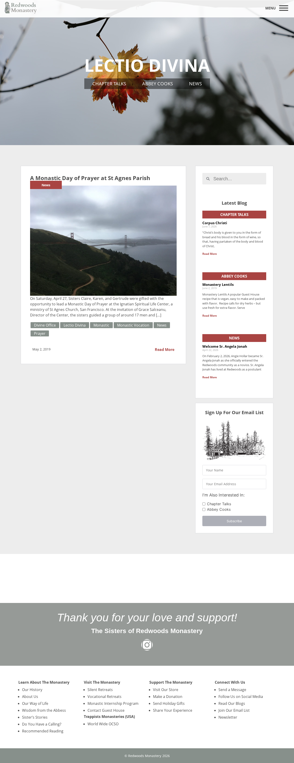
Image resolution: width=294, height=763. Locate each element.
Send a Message (232, 689)
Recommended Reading (42, 731)
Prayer (39, 333)
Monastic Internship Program (113, 703)
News (195, 83)
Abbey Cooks (157, 83)
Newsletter (227, 717)
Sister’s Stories (35, 717)
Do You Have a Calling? (41, 724)
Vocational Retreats (105, 696)
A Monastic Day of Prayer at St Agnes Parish (90, 178)
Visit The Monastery (102, 682)
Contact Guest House (106, 710)
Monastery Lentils (218, 284)
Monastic (101, 325)
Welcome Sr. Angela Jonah (224, 346)
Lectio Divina (75, 325)
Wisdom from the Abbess (44, 710)
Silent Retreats (100, 689)
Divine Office (45, 325)
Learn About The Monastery (43, 682)
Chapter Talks (109, 83)
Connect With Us (230, 682)
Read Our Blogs (231, 703)
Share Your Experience (172, 710)
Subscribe (234, 521)
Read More (164, 349)
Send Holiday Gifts (169, 703)
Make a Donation (167, 696)
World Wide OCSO (103, 723)
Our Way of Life (35, 703)
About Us (30, 696)
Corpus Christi (214, 223)
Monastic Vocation (133, 325)
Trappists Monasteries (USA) (109, 716)
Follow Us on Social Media (240, 696)
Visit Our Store (165, 689)
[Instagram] (147, 645)
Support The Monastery (170, 682)
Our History (32, 689)
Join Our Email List (234, 710)
